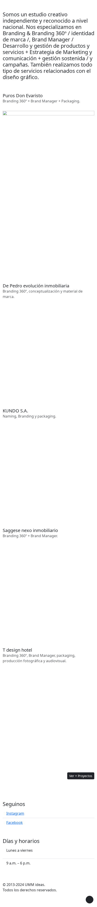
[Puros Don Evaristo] (48, 191)
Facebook (14, 822)
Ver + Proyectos (80, 776)
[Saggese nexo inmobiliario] (48, 590)
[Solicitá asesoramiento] (89, 899)
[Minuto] (48, 471)
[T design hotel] (48, 715)
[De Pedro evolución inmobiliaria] (48, 351)
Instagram (15, 813)
